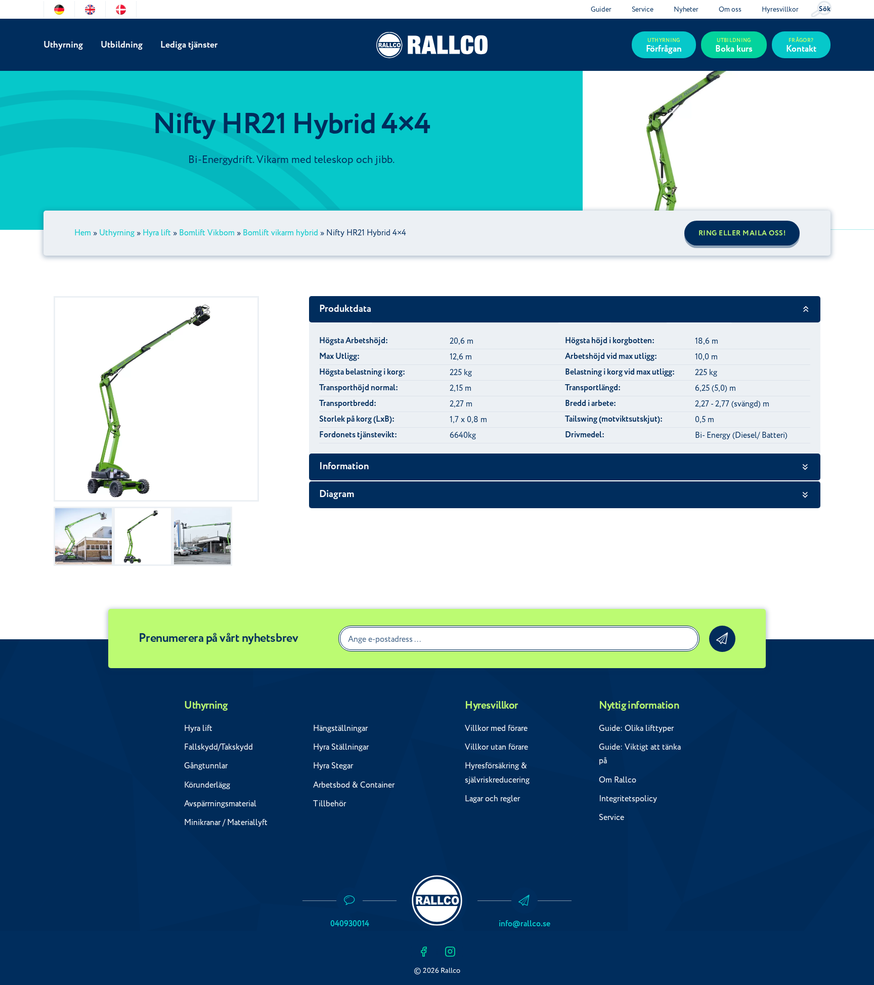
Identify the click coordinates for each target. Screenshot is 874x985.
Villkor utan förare (496, 747)
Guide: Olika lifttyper (636, 728)
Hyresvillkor (780, 9)
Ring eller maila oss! (742, 233)
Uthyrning (63, 44)
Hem (82, 232)
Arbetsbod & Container (354, 785)
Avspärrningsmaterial (220, 803)
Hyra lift (157, 232)
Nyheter (686, 9)
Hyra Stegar (333, 765)
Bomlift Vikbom (207, 232)
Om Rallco (617, 780)
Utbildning (122, 44)
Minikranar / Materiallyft (226, 822)
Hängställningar (340, 728)
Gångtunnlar (206, 765)
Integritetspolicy (628, 798)
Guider (601, 9)
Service (642, 9)
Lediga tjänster (188, 44)
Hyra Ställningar (341, 747)
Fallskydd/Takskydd (218, 747)
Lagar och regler (492, 798)
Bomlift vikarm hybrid (280, 232)
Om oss (730, 9)
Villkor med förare (496, 728)
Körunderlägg (207, 785)
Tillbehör (329, 803)
